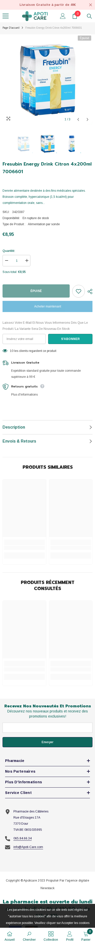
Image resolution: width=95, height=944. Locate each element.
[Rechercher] (89, 16)
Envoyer (47, 742)
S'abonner (70, 339)
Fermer (90, 5)
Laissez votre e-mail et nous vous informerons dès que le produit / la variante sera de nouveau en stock (45, 326)
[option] (47, 79)
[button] (78, 119)
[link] (24, 548)
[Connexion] (63, 16)
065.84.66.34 (22, 838)
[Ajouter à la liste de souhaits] (78, 291)
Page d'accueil (11, 27)
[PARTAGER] (88, 291)
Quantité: (9, 251)
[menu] (6, 16)
